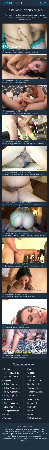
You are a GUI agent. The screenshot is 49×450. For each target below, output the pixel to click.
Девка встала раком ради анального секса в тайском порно (26, 205)
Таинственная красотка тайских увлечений (20, 297)
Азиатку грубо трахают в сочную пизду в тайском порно (24, 144)
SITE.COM (27, 426)
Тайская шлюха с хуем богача (15, 358)
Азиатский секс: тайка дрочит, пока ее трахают (21, 113)
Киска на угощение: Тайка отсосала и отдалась (21, 52)
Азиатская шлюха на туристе (15, 83)
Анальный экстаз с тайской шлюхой (17, 327)
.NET (12, 3)
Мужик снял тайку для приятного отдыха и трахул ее (24, 174)
